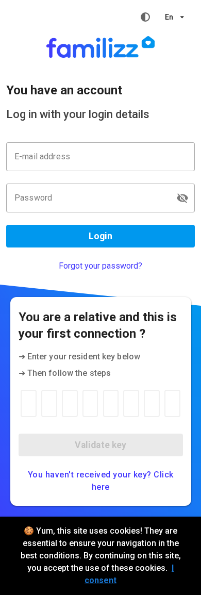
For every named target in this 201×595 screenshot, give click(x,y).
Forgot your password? (100, 266)
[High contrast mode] (145, 17)
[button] (182, 198)
